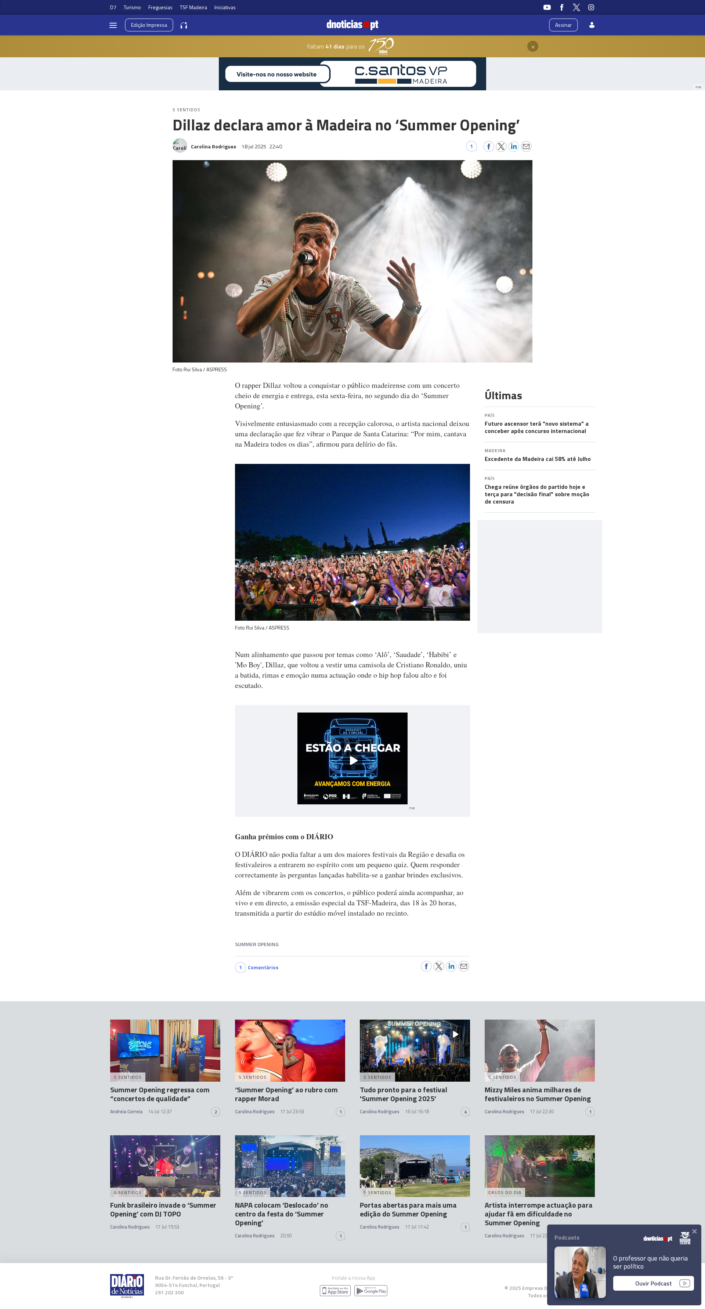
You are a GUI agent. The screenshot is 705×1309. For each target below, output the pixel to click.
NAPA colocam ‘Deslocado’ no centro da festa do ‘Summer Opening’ (281, 1213)
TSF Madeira (193, 7)
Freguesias (160, 7)
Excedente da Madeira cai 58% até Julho (538, 458)
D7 (113, 7)
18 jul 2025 (262, 146)
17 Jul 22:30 (542, 1111)
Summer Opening (257, 944)
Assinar (563, 25)
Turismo (132, 7)
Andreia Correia (126, 1111)
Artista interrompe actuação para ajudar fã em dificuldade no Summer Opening (539, 1213)
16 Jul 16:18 (417, 1111)
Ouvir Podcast (653, 1283)
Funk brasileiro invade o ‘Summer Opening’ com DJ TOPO (163, 1209)
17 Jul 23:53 (292, 1111)
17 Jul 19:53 (167, 1226)
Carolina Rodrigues (255, 1111)
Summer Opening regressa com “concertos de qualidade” (160, 1094)
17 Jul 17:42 (417, 1226)
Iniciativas (225, 7)
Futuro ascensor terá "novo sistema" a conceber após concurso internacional (537, 427)
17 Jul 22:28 (542, 1235)
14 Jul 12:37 (160, 1111)
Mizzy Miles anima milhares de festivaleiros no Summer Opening (538, 1094)
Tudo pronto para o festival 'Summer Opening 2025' (403, 1094)
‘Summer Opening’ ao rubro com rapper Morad (286, 1094)
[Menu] (113, 25)
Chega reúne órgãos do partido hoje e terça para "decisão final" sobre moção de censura (537, 494)
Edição (149, 25)
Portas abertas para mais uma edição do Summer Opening (408, 1209)
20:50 (286, 1235)
